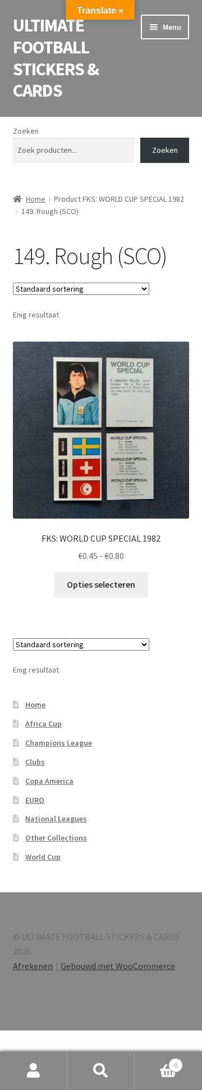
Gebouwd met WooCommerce (118, 965)
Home (35, 199)
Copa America (49, 781)
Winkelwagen (156, 1061)
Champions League (58, 743)
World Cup (43, 857)
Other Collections (56, 838)
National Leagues (56, 819)
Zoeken (26, 131)
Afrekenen (33, 965)
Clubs (35, 762)
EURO (34, 800)
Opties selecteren (101, 584)
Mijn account (33, 1071)
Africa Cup (43, 724)
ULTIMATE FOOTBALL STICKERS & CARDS (56, 58)
